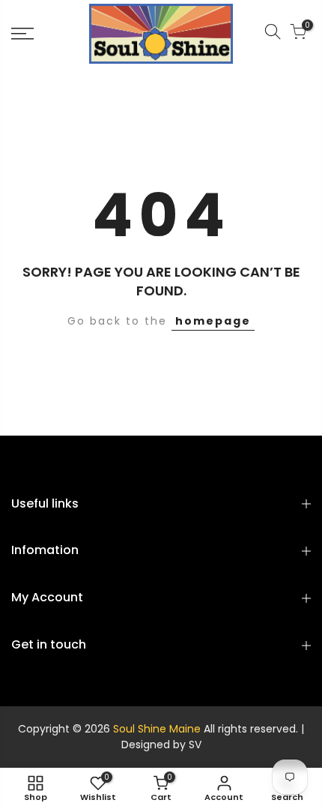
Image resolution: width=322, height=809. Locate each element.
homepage (213, 320)
